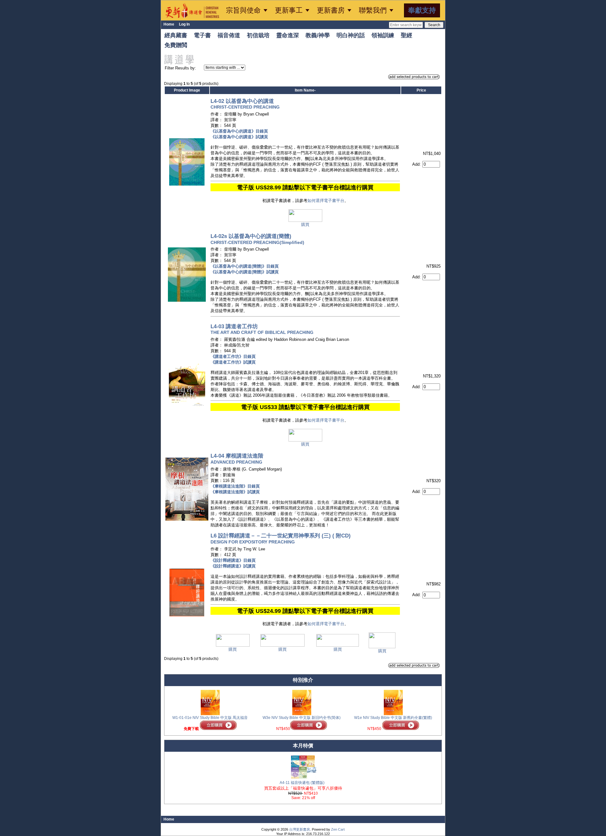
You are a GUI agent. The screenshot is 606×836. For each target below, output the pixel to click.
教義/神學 (318, 35)
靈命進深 (287, 35)
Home (168, 24)
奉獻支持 (422, 10)
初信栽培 (258, 35)
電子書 (202, 35)
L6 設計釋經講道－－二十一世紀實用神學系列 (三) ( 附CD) (281, 537)
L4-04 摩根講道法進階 (237, 459)
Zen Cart (338, 829)
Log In (184, 24)
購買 (305, 224)
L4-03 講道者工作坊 (262, 328)
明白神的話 (350, 35)
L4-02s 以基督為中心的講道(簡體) (257, 238)
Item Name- (305, 90)
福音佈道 (228, 35)
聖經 (406, 35)
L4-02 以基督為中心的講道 (245, 103)
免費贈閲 (175, 45)
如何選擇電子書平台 (325, 200)
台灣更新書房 (299, 829)
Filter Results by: (180, 68)
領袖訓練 (382, 35)
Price (421, 90)
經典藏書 (175, 35)
